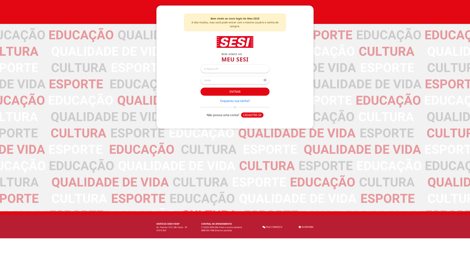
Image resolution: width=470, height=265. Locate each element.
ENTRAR (235, 92)
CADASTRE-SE (252, 115)
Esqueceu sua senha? (235, 101)
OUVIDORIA (307, 227)
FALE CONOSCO (273, 227)
